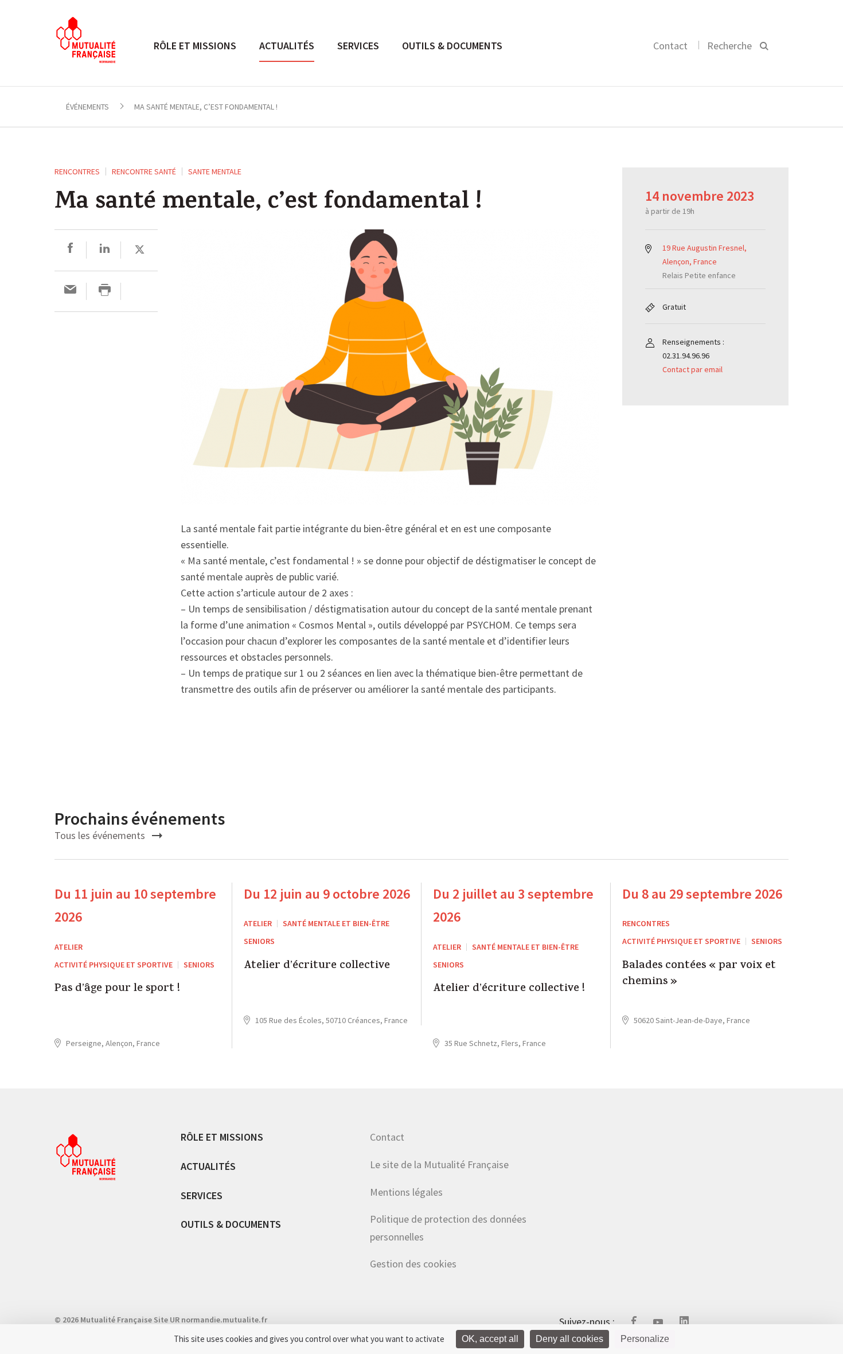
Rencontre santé (144, 171)
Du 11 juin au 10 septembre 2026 (135, 905)
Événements (87, 107)
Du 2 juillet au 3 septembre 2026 (513, 905)
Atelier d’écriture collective (317, 966)
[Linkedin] (104, 249)
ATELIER (68, 947)
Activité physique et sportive (113, 964)
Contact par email (692, 369)
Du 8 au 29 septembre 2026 (702, 894)
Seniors (199, 964)
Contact (670, 45)
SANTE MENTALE (214, 171)
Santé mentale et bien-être (336, 923)
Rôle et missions (195, 45)
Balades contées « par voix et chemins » (699, 974)
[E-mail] (70, 291)
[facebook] (70, 249)
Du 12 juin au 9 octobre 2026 (327, 894)
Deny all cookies (569, 1339)
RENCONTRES (77, 171)
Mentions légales (406, 1192)
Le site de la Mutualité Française (439, 1164)
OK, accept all (490, 1339)
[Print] (105, 291)
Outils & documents (452, 45)
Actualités (286, 45)
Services (358, 45)
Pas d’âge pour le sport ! (117, 989)
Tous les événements (100, 835)
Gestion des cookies (413, 1263)
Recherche (729, 45)
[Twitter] (140, 249)
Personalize (644, 1339)
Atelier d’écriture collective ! (509, 989)
